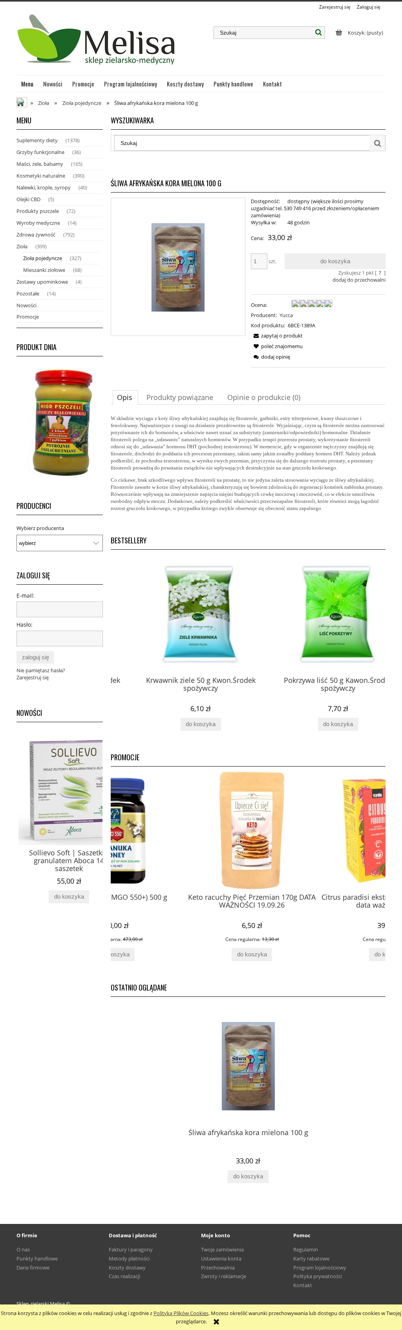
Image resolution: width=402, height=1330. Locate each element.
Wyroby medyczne (38, 222)
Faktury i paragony (131, 1249)
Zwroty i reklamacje (223, 1276)
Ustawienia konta (221, 1258)
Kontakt (302, 1285)
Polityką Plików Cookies (180, 1313)
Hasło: (24, 624)
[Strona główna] (97, 43)
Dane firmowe (32, 1267)
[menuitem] (27, 83)
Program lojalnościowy (319, 1267)
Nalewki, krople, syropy (43, 187)
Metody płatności (129, 1258)
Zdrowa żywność (35, 234)
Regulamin (305, 1249)
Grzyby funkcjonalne (40, 152)
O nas (23, 1249)
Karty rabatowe (311, 1258)
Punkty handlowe (37, 1258)
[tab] (125, 397)
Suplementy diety (37, 140)
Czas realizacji (124, 1276)
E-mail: (25, 595)
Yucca (286, 315)
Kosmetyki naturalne (40, 175)
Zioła (21, 246)
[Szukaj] (318, 32)
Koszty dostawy (127, 1267)
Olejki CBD (28, 199)
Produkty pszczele (37, 211)
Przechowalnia (218, 1267)
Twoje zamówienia (222, 1249)
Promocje (27, 316)
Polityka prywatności (317, 1276)
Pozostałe (27, 293)
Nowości (26, 305)
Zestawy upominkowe (42, 281)
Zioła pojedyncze (42, 258)
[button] (277, 335)
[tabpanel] (248, 469)
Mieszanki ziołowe (44, 269)
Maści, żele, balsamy (39, 163)
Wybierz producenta (40, 528)
